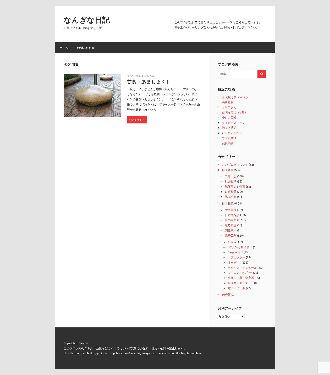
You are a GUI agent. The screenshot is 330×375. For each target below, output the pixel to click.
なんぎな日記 (87, 19)
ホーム (63, 48)
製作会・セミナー (239, 283)
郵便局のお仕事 (235, 186)
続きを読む (135, 119)
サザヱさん (229, 107)
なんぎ (150, 75)
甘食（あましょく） (149, 81)
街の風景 (230, 220)
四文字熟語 (229, 127)
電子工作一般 (236, 288)
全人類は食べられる (235, 97)
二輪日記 (230, 176)
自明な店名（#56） (235, 112)
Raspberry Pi (235, 252)
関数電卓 (230, 230)
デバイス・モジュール (242, 267)
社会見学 (230, 181)
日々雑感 (228, 203)
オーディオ (235, 262)
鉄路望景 (230, 192)
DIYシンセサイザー (240, 247)
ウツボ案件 (229, 138)
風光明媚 (230, 196)
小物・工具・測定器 (241, 278)
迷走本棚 (230, 225)
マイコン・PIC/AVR (240, 272)
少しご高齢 (229, 117)
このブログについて (235, 164)
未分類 (226, 294)
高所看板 (228, 102)
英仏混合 (228, 143)
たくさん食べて (232, 133)
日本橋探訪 (232, 215)
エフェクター (236, 257)
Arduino (232, 242)
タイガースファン (233, 122)
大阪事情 (230, 210)
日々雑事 (228, 170)
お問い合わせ (86, 48)
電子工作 (230, 235)
